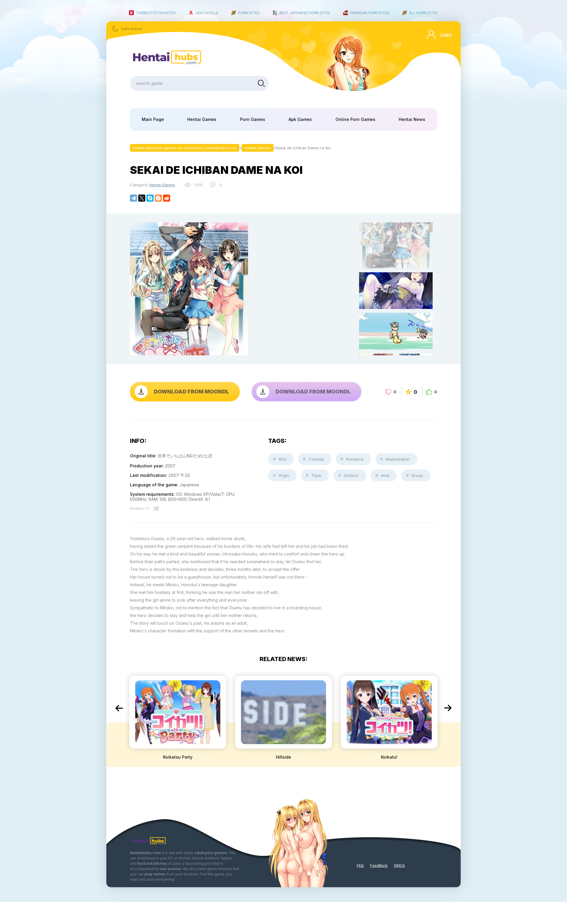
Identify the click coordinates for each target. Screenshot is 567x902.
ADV (282, 459)
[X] (141, 198)
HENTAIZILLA (206, 13)
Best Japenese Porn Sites (304, 13)
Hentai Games (201, 119)
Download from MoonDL (191, 391)
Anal (385, 475)
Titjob (316, 475)
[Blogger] (158, 198)
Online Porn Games (355, 119)
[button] (119, 708)
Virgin (283, 475)
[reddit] (166, 198)
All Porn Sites (423, 13)
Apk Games (300, 119)
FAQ (360, 865)
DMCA (399, 865)
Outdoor (351, 475)
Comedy (316, 459)
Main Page (153, 119)
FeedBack (379, 865)
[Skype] (150, 198)
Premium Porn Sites (369, 13)
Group (417, 475)
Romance (355, 459)
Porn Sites (249, 13)
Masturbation (398, 459)
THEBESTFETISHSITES (156, 13)
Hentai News (412, 119)
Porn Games (252, 119)
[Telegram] (133, 198)
